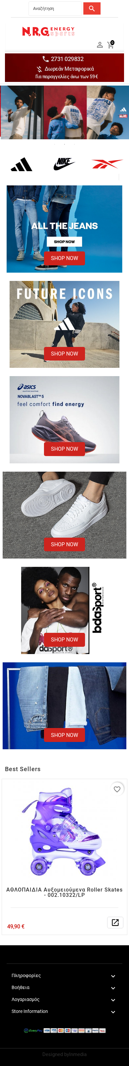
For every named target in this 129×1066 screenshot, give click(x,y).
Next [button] (121, 117)
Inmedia (78, 1054)
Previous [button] (8, 117)
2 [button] (64, 144)
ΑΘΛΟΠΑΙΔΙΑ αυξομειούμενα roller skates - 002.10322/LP (64, 892)
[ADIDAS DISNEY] (64, 113)
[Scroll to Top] (121, 1058)
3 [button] (74, 144)
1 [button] (54, 144)
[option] (64, 113)
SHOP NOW (64, 258)
